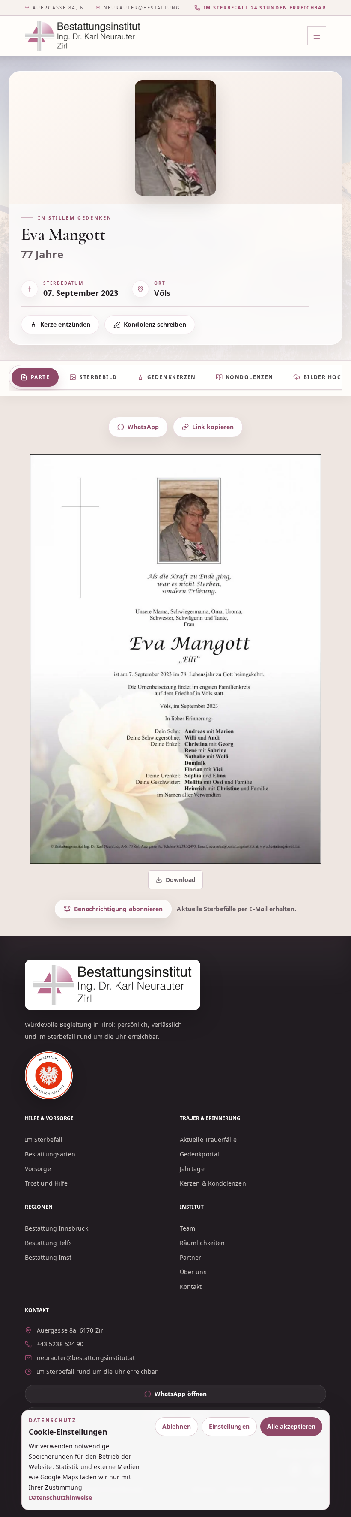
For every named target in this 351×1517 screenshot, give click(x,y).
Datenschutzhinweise (60, 1497)
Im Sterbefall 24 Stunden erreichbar (265, 7)
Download (176, 882)
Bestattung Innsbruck (56, 1228)
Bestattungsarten (50, 1154)
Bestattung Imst (48, 1257)
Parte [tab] (40, 377)
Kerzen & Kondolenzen (213, 1183)
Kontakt (191, 1286)
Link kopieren (213, 427)
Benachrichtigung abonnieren (118, 909)
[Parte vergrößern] (175, 658)
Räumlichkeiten (202, 1243)
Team (187, 1228)
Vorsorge (38, 1169)
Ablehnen (176, 1426)
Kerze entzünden (65, 324)
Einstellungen (229, 1426)
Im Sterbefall (43, 1139)
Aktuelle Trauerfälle (208, 1139)
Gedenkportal (199, 1154)
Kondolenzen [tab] (250, 377)
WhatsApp (143, 427)
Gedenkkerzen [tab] (171, 377)
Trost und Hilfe (46, 1183)
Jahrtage (192, 1169)
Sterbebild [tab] (98, 377)
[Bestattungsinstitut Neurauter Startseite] (82, 36)
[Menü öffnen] (316, 35)
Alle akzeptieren (291, 1426)
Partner (191, 1257)
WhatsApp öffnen (197, 1396)
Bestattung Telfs (48, 1243)
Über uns (193, 1272)
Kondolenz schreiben (155, 324)
